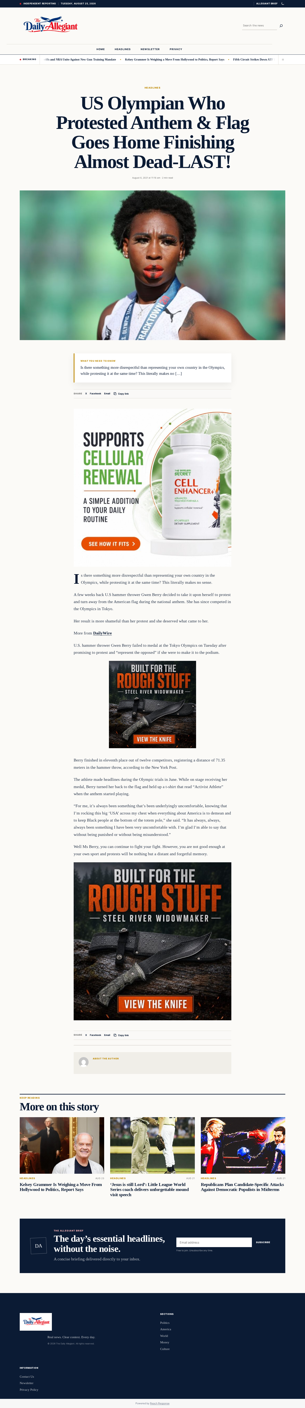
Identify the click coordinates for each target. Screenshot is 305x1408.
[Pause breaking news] (281, 59)
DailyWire (102, 633)
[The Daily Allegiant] (49, 26)
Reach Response (160, 1403)
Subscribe (263, 1242)
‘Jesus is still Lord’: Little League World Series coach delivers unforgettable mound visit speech (149, 1189)
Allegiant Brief (267, 3)
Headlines (152, 87)
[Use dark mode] (282, 3)
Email (107, 393)
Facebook (95, 393)
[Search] (281, 26)
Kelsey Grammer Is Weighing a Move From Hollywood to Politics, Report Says (142, 59)
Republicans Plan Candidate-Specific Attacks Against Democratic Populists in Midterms (242, 1187)
